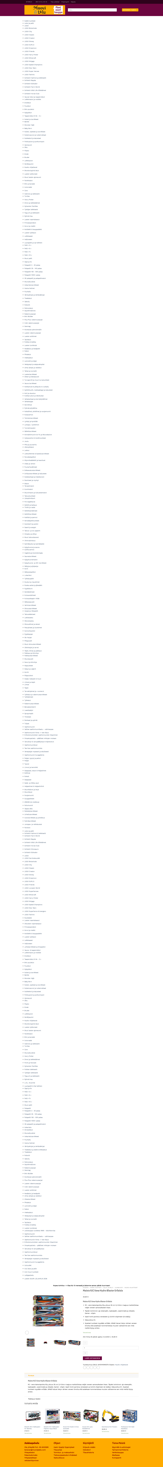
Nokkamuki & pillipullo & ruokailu (36, 387)
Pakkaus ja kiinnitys (31, 653)
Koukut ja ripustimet (32, 582)
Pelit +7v (27, 252)
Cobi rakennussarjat (31, 323)
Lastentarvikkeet (30, 374)
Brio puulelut (29, 109)
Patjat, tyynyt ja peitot (32, 758)
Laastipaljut (28, 710)
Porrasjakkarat (29, 502)
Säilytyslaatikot (30, 572)
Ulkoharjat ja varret (31, 647)
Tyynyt (26, 764)
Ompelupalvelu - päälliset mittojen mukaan (40, 738)
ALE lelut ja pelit (30, 1269)
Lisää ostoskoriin (92, 1358)
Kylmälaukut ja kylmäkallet (34, 544)
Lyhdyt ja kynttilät (31, 421)
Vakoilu (27, 301)
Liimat (26, 684)
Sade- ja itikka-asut (31, 783)
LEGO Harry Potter (31, 55)
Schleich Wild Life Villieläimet (35, 90)
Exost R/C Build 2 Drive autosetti (71, 1427)
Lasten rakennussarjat (32, 333)
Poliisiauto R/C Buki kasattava (127, 1427)
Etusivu (85, 1287)
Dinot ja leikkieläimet (32, 203)
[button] (54, 1)
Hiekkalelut (28, 358)
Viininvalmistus (29, 540)
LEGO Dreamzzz (30, 48)
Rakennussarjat (30, 314)
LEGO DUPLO (29, 45)
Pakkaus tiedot (34, 1399)
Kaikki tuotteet (29, 21)
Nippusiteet (28, 666)
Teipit (26, 688)
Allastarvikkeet (29, 1199)
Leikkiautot (28, 161)
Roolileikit (28, 918)
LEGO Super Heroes (31, 71)
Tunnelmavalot (29, 428)
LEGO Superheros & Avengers (35, 911)
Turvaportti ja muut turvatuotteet (36, 380)
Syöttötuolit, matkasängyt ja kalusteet (38, 390)
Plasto (26, 151)
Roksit (26, 776)
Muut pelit (28, 258)
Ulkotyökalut (29, 447)
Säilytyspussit (29, 602)
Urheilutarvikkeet (30, 814)
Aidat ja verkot (29, 464)
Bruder (26, 157)
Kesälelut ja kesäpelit (32, 349)
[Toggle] (26, 1375)
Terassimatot (29, 486)
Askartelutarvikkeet (31, 285)
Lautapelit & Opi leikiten (33, 1086)
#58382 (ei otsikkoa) (31, 802)
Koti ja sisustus (29, 393)
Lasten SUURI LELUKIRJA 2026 (35, 1279)
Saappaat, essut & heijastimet (35, 771)
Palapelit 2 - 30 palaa (32, 265)
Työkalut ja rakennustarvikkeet (35, 694)
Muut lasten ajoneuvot (32, 177)
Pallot (26, 351)
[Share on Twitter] (88, 1367)
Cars (26, 190)
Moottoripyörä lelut (31, 170)
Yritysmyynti (65, 2)
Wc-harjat (28, 637)
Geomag (27, 326)
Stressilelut (28, 1130)
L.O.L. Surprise (29, 1083)
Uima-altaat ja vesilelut (33, 368)
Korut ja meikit (29, 226)
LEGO (26, 26)
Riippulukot (28, 675)
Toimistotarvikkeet (31, 418)
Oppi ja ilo (28, 262)
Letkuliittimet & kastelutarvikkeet (36, 454)
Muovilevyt (28, 792)
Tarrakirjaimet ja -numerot (34, 691)
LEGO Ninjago (29, 61)
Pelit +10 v (28, 255)
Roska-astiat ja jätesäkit (33, 585)
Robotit (27, 305)
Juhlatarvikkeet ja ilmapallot (34, 947)
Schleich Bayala (30, 80)
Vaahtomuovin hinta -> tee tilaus (36, 733)
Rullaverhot (28, 415)
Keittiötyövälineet (30, 511)
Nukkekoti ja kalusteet (32, 138)
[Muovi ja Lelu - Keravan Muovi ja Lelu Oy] (44, 10)
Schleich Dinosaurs (31, 849)
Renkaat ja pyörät (30, 720)
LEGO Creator (29, 38)
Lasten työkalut (30, 233)
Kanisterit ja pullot (31, 524)
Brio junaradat (29, 184)
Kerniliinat (28, 405)
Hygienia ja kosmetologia (33, 553)
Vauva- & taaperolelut (32, 950)
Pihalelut (27, 354)
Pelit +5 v (27, 248)
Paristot (27, 828)
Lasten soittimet (30, 336)
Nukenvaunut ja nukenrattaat (35, 135)
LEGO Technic (29, 74)
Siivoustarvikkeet (30, 608)
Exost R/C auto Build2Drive (87, 1427)
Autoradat (28, 187)
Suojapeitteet (29, 799)
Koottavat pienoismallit (33, 330)
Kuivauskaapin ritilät (31, 598)
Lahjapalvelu (29, 1275)
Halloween (28, 239)
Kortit (26, 672)
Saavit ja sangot (30, 527)
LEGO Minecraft (30, 58)
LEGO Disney (29, 41)
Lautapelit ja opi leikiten (33, 243)
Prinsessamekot (30, 223)
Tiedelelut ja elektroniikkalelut (35, 1150)
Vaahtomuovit (29, 727)
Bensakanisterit (30, 707)
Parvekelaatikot (30, 457)
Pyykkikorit (28, 589)
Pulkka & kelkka (30, 342)
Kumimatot (28, 489)
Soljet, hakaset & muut (32, 679)
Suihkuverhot (29, 550)
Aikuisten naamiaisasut (32, 924)
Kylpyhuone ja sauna (31, 547)
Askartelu (28, 1127)
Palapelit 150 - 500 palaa (33, 272)
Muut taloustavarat (31, 537)
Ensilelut (27, 103)
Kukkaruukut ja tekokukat (34, 396)
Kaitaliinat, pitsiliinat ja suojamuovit (37, 411)
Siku (26, 147)
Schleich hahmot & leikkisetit (35, 833)
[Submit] (118, 10)
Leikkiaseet (28, 236)
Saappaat (27, 780)
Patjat (26, 761)
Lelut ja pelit (29, 23)
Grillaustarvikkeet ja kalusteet (35, 474)
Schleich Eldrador (31, 84)
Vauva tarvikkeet (30, 383)
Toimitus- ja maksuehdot (64, 1452)
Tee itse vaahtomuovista (33, 748)
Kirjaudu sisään (89, 1447)
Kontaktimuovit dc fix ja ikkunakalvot (38, 435)
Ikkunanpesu (29, 621)
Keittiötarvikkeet (30, 514)
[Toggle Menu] (26, 18)
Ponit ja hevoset (30, 1063)
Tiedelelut (28, 298)
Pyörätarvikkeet (30, 821)
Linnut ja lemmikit (31, 767)
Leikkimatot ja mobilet (32, 99)
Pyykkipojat (28, 634)
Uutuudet (27, 1265)
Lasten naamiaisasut (32, 219)
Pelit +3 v (27, 245)
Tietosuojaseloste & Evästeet (65, 1455)
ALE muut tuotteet (31, 1272)
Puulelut (27, 106)
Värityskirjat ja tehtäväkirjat (34, 295)
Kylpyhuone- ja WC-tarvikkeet (35, 563)
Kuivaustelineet (30, 595)
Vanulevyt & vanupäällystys (34, 1249)
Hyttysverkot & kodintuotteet (35, 438)
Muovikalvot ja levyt (31, 789)
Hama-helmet (29, 288)
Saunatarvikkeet (30, 556)
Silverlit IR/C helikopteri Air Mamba (32, 1427)
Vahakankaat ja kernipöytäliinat (35, 399)
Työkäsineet (28, 697)
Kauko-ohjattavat (30, 167)
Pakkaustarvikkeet (31, 656)
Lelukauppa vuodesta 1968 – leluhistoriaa (39, 1230)
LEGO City (28, 31)
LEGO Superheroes (31, 891)
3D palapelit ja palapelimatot (35, 278)
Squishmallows (29, 311)
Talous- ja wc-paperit (32, 531)
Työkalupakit (29, 579)
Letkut (26, 450)
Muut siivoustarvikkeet (32, 644)
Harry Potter (29, 200)
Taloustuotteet (29, 496)
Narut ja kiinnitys (30, 662)
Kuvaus (31, 1375)
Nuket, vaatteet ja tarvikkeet (34, 132)
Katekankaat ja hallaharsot (34, 477)
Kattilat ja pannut (30, 517)
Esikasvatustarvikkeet (32, 470)
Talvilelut (27, 340)
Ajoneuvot (28, 145)
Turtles (27, 196)
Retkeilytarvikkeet (31, 811)
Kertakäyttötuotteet (31, 521)
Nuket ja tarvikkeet (31, 119)
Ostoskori (87, 1450)
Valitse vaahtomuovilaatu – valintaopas (38, 729)
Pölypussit (28, 641)
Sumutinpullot (29, 631)
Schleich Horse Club (31, 94)
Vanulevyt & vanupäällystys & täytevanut (39, 742)
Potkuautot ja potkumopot (34, 141)
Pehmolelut (28, 308)
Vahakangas (28, 401)
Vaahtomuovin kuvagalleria (34, 755)
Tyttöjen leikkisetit (31, 209)
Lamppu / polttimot (31, 425)
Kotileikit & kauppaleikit (33, 229)
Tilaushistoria (88, 1452)
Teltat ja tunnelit (30, 371)
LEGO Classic (29, 35)
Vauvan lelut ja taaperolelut (34, 97)
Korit (26, 569)
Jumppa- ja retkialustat (33, 824)
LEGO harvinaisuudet (32, 858)
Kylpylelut (28, 113)
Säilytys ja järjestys (31, 566)
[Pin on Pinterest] (94, 1367)
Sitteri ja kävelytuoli (31, 377)
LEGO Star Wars (30, 68)
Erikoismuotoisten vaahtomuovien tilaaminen (41, 735)
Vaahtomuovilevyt (30, 745)
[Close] (26, 1282)
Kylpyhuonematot (30, 560)
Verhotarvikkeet (30, 605)
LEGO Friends (29, 51)
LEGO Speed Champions (33, 65)
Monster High (29, 125)
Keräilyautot (28, 164)
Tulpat (26, 723)
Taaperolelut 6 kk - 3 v (32, 116)
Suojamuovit (29, 795)
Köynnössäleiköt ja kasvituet (34, 460)
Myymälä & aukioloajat (121, 1447)
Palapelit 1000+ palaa (32, 275)
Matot (26, 484)
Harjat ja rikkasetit (31, 611)
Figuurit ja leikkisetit (31, 213)
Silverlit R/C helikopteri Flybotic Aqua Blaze (51, 1427)
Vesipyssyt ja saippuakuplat (34, 364)
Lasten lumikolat (30, 345)
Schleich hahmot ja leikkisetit (35, 78)
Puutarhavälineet (30, 467)
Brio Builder (28, 316)
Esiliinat (27, 773)
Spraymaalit (28, 713)
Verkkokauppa (118, 1452)
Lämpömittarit (29, 498)
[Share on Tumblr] (98, 1367)
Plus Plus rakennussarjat (33, 320)
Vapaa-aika (28, 809)
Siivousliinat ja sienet (32, 624)
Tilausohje (58, 1450)
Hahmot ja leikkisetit (32, 194)
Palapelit (27, 1108)
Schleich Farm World (32, 87)
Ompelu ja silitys (30, 534)
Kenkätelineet (29, 592)
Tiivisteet (27, 717)
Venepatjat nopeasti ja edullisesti (36, 751)
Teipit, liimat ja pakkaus (33, 651)
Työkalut (27, 700)
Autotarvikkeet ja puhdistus (34, 818)
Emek (26, 154)
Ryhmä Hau (28, 216)
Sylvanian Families (31, 206)
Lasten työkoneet (30, 174)
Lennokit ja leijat (30, 361)
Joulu (26, 441)
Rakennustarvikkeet (31, 704)
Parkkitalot (28, 180)
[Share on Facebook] (84, 1367)
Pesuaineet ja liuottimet (33, 627)
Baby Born (28, 128)
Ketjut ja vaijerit (30, 669)
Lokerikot (28, 575)
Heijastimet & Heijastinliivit (34, 786)
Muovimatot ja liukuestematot (35, 493)
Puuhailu (27, 291)
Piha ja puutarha (30, 445)
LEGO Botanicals (30, 28)
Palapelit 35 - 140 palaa (33, 268)
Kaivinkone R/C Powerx (109, 1427)
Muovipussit (28, 659)
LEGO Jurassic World (32, 888)
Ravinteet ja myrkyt (31, 480)
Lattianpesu (28, 617)
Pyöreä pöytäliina (30, 408)
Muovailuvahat (29, 282)
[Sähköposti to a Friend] (91, 1367)
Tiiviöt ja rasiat (29, 507)
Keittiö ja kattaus (30, 505)
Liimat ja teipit (29, 682)
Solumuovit (28, 805)
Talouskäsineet (29, 614)
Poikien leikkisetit (30, 1069)
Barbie (26, 122)
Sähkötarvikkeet (30, 431)
